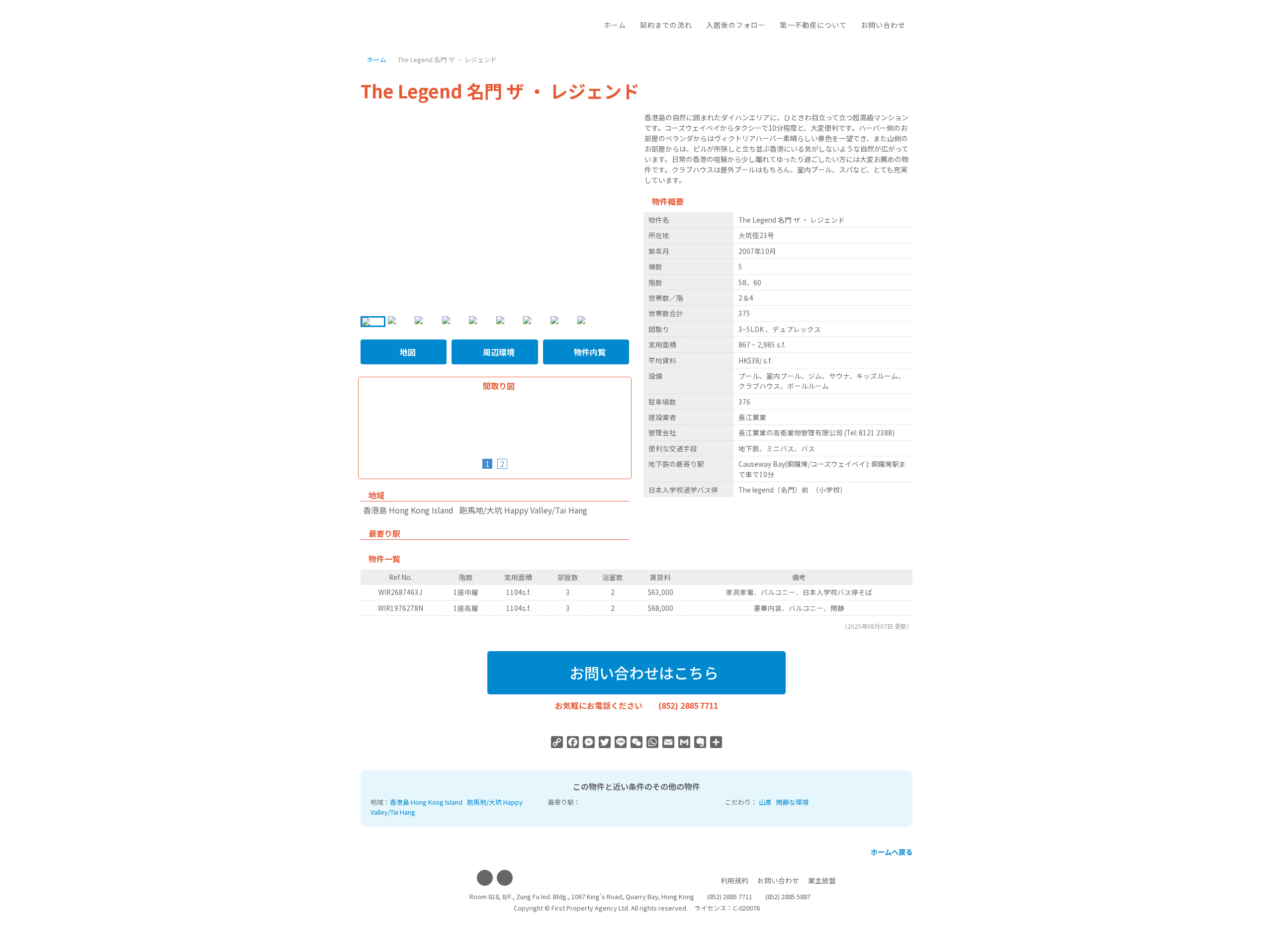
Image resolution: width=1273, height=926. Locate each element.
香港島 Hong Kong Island (426, 802)
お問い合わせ (883, 25)
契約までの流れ (666, 25)
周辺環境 (498, 352)
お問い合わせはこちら (642, 672)
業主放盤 (822, 880)
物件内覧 (589, 352)
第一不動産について (813, 25)
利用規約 (734, 880)
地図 (407, 352)
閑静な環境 (792, 802)
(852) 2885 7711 (688, 705)
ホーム (615, 25)
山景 (765, 802)
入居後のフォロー (736, 25)
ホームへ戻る (890, 851)
